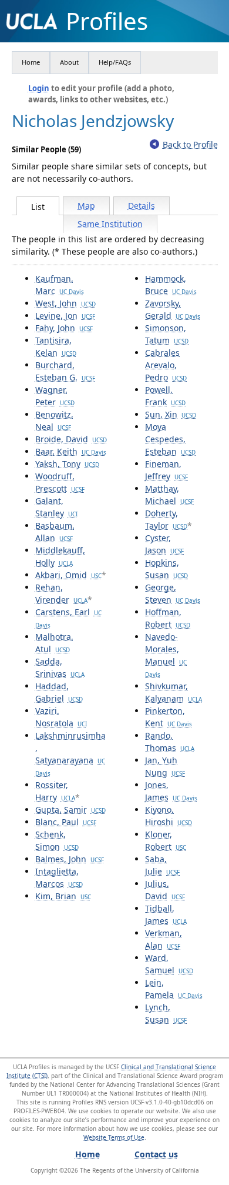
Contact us (156, 1154)
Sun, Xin (170, 414)
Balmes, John (69, 858)
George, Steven (172, 593)
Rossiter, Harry (55, 791)
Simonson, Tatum (166, 334)
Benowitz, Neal (54, 420)
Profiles (107, 21)
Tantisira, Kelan (55, 346)
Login (38, 88)
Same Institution (110, 223)
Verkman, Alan (163, 939)
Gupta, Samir (70, 809)
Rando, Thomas (169, 741)
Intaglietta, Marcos (59, 877)
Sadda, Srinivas (60, 667)
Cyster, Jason (164, 544)
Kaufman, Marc (59, 284)
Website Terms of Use (113, 1137)
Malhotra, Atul (54, 643)
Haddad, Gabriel (59, 692)
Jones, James (171, 791)
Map (86, 205)
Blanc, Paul (65, 821)
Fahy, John (64, 327)
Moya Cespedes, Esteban (170, 439)
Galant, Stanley (56, 507)
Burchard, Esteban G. (65, 371)
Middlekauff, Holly (60, 556)
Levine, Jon (65, 315)
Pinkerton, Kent (168, 717)
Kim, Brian (63, 896)
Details (141, 205)
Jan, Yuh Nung (165, 766)
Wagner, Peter (55, 396)
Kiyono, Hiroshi (168, 815)
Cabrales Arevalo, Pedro (166, 365)
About (69, 62)
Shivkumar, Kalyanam (173, 692)
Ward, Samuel (169, 964)
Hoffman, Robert (167, 618)
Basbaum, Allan (55, 531)
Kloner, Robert (165, 840)
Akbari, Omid (68, 574)
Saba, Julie (162, 865)
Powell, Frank (165, 396)
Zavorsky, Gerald (172, 309)
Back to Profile (190, 144)
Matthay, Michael (169, 494)
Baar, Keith (70, 451)
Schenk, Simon (57, 840)
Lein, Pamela (174, 988)
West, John (65, 303)
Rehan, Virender (61, 593)
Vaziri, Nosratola (61, 717)
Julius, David (165, 890)
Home (31, 62)
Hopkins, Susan (166, 568)
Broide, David (71, 439)
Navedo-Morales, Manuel (166, 655)
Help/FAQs (115, 62)
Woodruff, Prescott (60, 482)
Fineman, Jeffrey (166, 470)
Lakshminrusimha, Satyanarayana (70, 753)
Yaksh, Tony (67, 463)
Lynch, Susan (166, 1013)
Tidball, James (166, 914)
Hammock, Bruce (171, 284)
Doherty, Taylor (166, 519)
